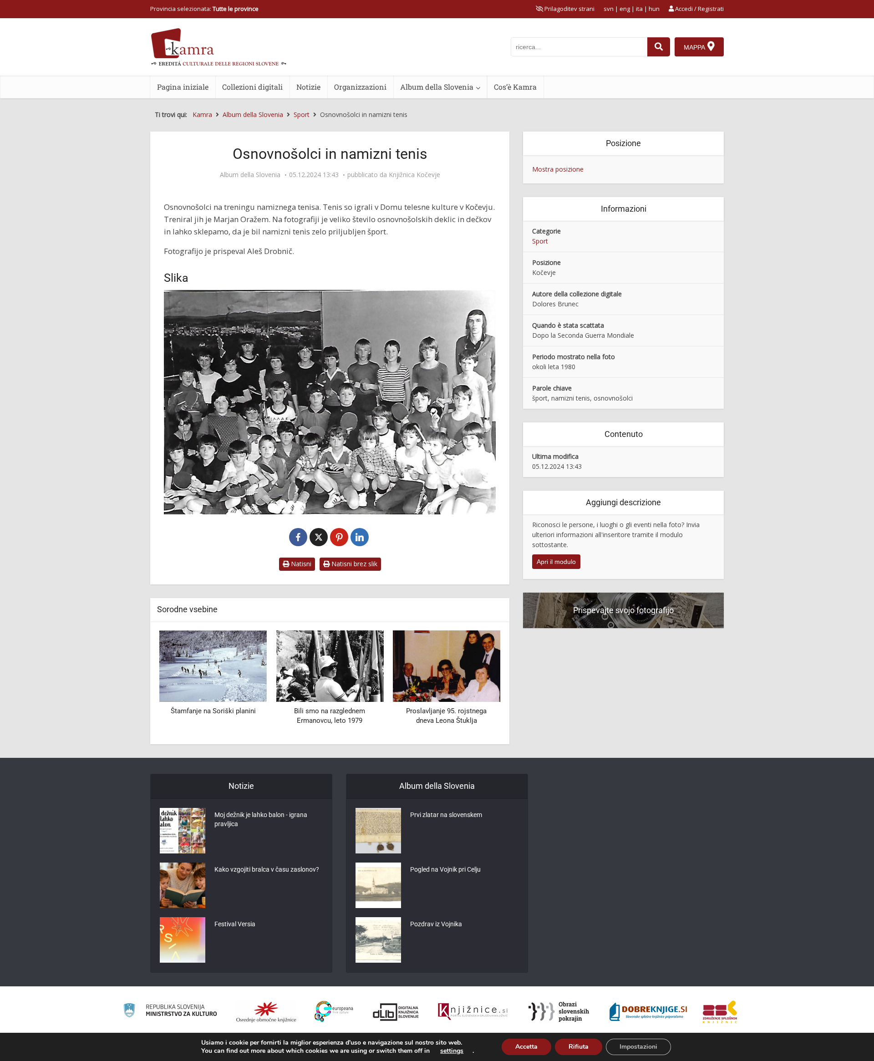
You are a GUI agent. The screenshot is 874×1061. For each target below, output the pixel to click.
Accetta (526, 1046)
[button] (477, 683)
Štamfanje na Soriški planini (213, 711)
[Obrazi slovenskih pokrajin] (559, 1011)
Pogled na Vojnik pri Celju (445, 869)
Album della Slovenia (436, 86)
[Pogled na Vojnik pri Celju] (378, 885)
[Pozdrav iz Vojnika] (378, 940)
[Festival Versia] (182, 940)
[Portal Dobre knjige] (648, 1012)
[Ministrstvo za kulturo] (170, 1011)
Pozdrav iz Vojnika (436, 924)
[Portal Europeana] (334, 1011)
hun (654, 9)
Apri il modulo (556, 561)
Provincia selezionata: (204, 9)
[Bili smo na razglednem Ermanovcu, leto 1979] (329, 665)
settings (451, 1051)
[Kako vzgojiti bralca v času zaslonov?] (182, 885)
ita (639, 9)
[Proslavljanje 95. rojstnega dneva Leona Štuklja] (446, 665)
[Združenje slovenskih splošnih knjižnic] (472, 1012)
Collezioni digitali (252, 86)
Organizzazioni (360, 86)
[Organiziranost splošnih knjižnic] (266, 1011)
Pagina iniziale (182, 86)
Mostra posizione (558, 169)
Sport (540, 241)
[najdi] (658, 46)
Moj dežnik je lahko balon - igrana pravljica (260, 819)
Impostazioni (638, 1046)
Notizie (308, 86)
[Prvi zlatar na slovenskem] (378, 830)
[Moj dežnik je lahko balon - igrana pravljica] (182, 830)
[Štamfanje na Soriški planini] (213, 665)
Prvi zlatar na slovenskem (446, 814)
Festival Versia (234, 924)
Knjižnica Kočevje (414, 175)
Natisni (300, 563)
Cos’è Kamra (515, 86)
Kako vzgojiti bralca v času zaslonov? (266, 869)
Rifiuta (579, 1046)
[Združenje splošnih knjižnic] (720, 1011)
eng (625, 9)
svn (609, 9)
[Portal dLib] (396, 1011)
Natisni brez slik (353, 563)
